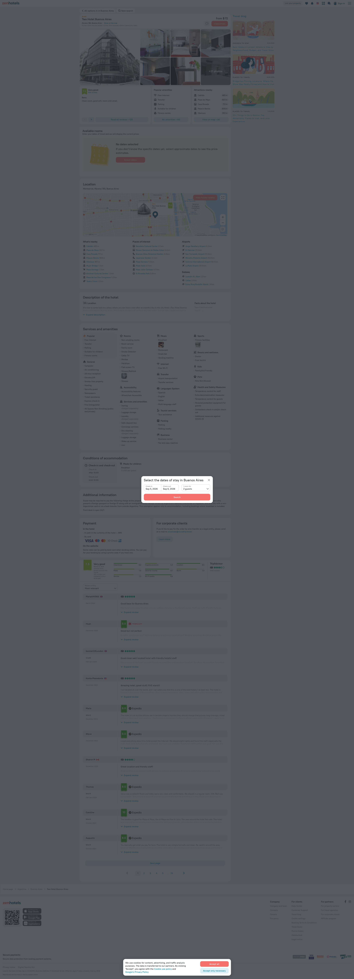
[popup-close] (209, 480)
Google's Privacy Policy (137, 972)
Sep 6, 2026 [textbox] (169, 488)
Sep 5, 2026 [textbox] (152, 488)
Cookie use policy (163, 968)
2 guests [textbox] (187, 488)
